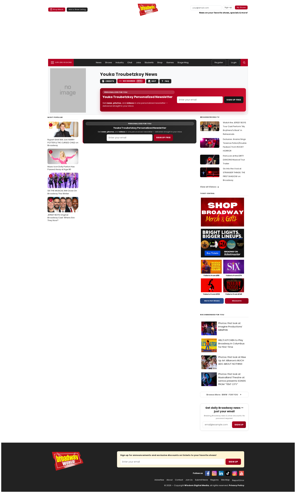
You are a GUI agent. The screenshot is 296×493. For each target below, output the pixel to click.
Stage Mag (183, 62)
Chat (129, 62)
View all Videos (208, 186)
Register (219, 62)
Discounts (237, 300)
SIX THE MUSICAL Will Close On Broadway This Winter (62, 185)
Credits (109, 81)
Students (149, 62)
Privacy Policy (236, 485)
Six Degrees (132, 81)
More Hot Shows (212, 300)
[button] (244, 62)
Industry (120, 62)
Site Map (225, 480)
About (169, 480)
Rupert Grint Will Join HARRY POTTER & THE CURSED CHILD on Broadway (62, 135)
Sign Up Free (233, 99)
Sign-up (228, 7)
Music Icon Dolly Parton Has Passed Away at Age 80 (61, 161)
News (99, 62)
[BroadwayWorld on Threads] (234, 473)
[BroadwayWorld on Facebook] (207, 473)
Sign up (238, 424)
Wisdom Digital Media (196, 485)
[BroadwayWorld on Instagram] (214, 473)
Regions (214, 480)
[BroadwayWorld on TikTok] (228, 473)
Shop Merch (58, 9)
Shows (108, 62)
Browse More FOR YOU (222, 394)
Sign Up (233, 461)
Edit (154, 81)
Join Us (189, 480)
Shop (160, 62)
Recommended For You (212, 315)
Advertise (159, 480)
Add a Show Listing (77, 9)
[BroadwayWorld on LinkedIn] (221, 473)
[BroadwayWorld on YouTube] (241, 473)
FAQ (167, 81)
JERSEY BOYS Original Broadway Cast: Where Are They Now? (61, 210)
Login (233, 62)
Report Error (238, 480)
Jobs (138, 62)
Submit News (201, 480)
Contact (179, 480)
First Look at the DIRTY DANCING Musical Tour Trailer (234, 159)
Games (170, 62)
